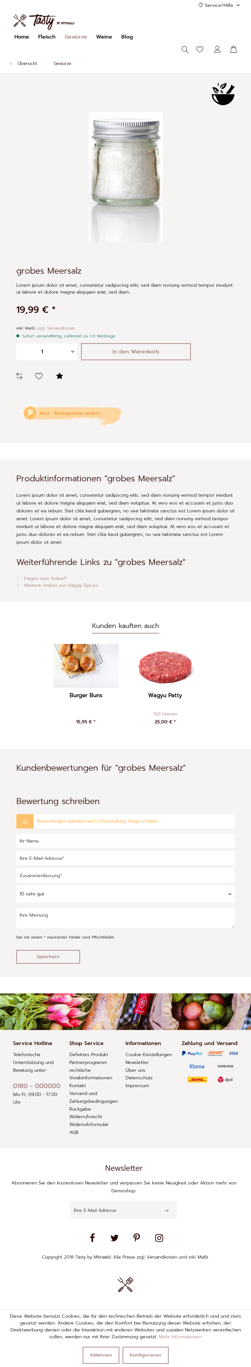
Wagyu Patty (165, 696)
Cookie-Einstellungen (149, 1054)
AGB (73, 1132)
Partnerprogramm (88, 1062)
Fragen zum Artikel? (44, 578)
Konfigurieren (145, 1355)
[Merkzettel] (196, 49)
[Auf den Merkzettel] (39, 376)
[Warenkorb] (234, 49)
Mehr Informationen (180, 1336)
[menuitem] (22, 36)
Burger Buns (86, 696)
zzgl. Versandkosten (56, 328)
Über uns (135, 1070)
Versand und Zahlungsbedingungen (93, 1097)
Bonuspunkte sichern (77, 413)
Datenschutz (139, 1077)
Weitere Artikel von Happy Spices (60, 585)
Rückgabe (80, 1109)
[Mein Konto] (217, 49)
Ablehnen (101, 1355)
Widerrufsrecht (85, 1116)
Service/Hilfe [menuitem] (219, 5)
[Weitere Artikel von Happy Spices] (223, 94)
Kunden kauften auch (125, 626)
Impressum (137, 1085)
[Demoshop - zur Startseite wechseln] (44, 22)
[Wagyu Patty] (165, 666)
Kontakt (77, 1085)
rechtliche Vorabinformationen (90, 1074)
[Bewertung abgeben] (60, 376)
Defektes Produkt (88, 1054)
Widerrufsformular (89, 1124)
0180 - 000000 (36, 1086)
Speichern (48, 956)
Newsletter (137, 1062)
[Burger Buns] (85, 666)
